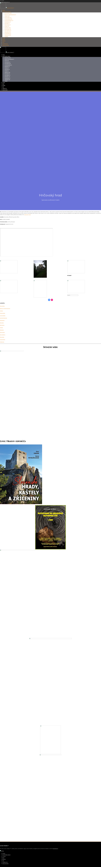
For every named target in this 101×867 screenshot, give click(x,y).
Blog (3, 39)
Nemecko (2, 325)
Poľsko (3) (7, 26)
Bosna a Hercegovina (5, 308)
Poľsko (1, 327)
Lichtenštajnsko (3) (9, 20)
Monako (2, 322)
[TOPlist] (2, 851)
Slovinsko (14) (8, 32)
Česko (1, 311)
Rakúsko (2, 330)
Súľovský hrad (27, 214)
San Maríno (2, 334)
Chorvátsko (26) (8, 19)
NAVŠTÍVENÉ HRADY (6, 11)
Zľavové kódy (5, 45)
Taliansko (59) (8, 35)
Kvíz (3, 42)
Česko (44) (7, 16)
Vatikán (6, 36)
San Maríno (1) (8, 30)
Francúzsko (2, 313)
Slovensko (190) (8, 13)
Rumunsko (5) (8, 29)
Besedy (3, 40)
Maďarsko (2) (8, 22)
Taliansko (2, 342)
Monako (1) (7, 23)
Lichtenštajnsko (3, 318)
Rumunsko (2, 332)
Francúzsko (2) (8, 17)
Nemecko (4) (8, 24)
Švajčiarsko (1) (8, 33)
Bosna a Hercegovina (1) (10, 14)
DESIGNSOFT (55, 848)
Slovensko (2, 306)
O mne (3, 38)
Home (3, 10)
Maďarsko (2, 320)
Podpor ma (5, 43)
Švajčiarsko (2, 339)
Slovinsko (2, 337)
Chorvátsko (2, 315)
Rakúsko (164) (8, 27)
